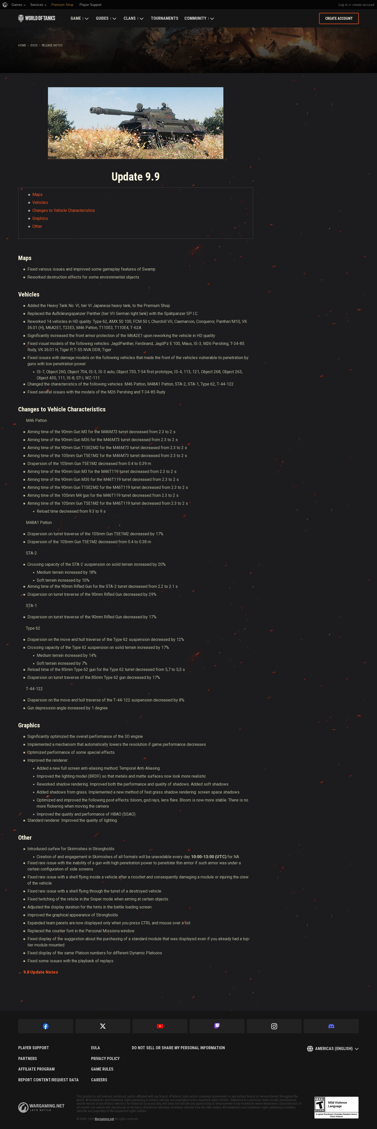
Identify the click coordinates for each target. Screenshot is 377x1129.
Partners (27, 1058)
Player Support (33, 1048)
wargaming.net (41, 1107)
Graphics (40, 218)
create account (363, 5)
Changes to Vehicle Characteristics (63, 210)
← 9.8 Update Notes (38, 972)
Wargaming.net (104, 1119)
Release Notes (52, 45)
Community (195, 18)
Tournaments (164, 18)
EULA (95, 1048)
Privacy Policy (105, 1058)
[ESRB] (336, 1107)
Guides (102, 18)
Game (76, 18)
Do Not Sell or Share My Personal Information (178, 1048)
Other (37, 226)
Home (22, 45)
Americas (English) (334, 1048)
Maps (37, 194)
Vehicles (40, 202)
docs (34, 45)
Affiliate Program (36, 1069)
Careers (99, 1080)
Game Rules (102, 1069)
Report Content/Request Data (48, 1080)
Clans (130, 18)
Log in (343, 5)
